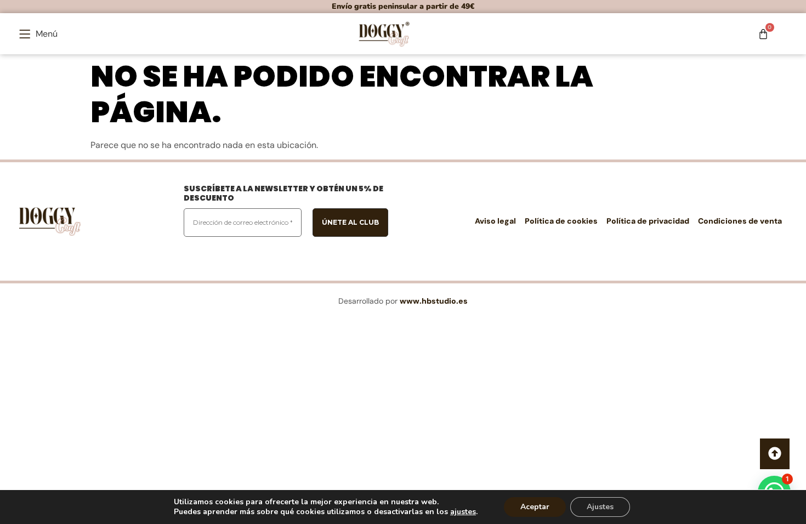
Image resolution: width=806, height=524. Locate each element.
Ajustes (600, 507)
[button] (38, 33)
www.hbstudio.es (434, 301)
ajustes (463, 512)
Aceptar (534, 507)
